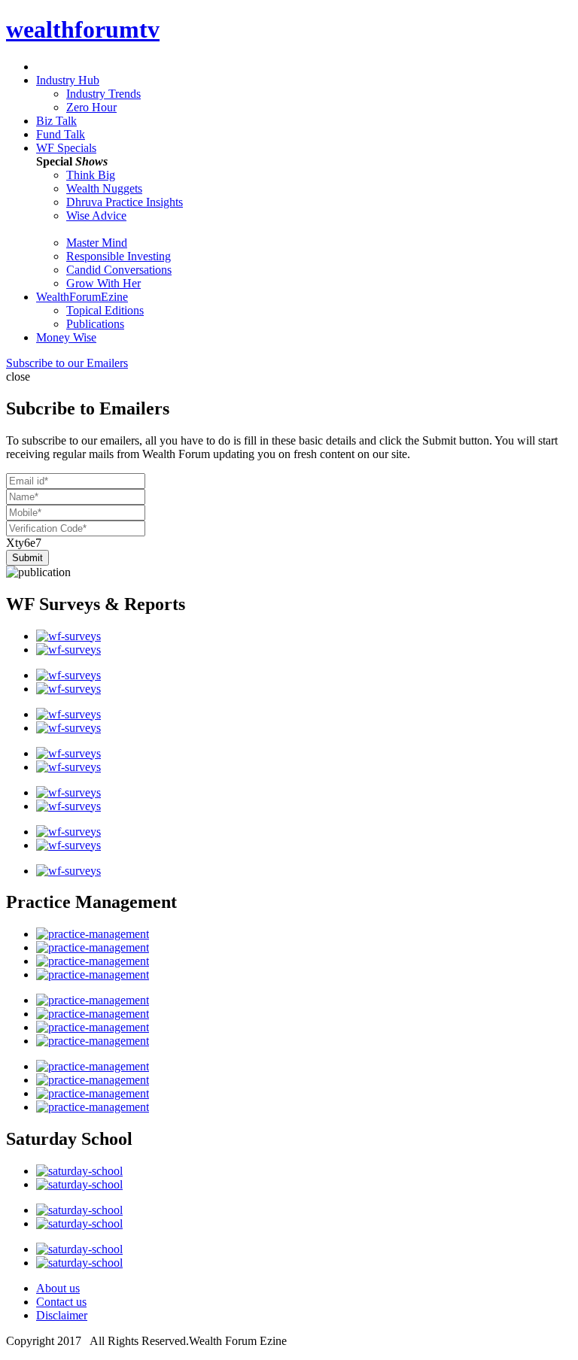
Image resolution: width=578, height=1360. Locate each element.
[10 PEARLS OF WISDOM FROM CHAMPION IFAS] (92, 961)
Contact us (61, 1301)
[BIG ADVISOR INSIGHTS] (92, 1066)
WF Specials (66, 147)
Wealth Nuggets (104, 188)
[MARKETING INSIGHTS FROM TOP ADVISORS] (92, 1013)
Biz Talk (56, 120)
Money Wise (66, 337)
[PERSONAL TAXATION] (79, 1223)
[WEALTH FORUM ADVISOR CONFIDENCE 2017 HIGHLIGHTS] (68, 831)
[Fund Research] (79, 1262)
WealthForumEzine (82, 296)
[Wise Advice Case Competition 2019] (92, 933)
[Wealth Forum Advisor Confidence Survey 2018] (68, 753)
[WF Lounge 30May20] (68, 649)
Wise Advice (96, 215)
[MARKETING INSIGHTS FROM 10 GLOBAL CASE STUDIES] (92, 1027)
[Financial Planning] (79, 1210)
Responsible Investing (118, 256)
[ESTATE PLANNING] (79, 1170)
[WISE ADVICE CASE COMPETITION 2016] (92, 1079)
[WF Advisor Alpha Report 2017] (68, 792)
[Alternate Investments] (79, 1184)
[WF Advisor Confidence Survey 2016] (68, 806)
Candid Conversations (119, 269)
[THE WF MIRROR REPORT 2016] (68, 870)
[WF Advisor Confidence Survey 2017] (68, 766)
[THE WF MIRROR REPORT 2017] (68, 845)
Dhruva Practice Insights (124, 202)
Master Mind (96, 242)
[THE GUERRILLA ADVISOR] (92, 1000)
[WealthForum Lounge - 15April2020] (68, 714)
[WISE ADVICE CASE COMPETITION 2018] (92, 947)
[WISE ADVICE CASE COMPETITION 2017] (92, 1093)
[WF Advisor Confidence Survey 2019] (68, 727)
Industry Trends (103, 93)
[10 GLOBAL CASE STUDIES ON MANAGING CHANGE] (92, 1106)
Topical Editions (105, 310)
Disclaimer (61, 1315)
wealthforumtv (83, 29)
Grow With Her (103, 283)
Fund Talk (60, 134)
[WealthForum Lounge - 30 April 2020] (68, 688)
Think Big (90, 174)
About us (58, 1288)
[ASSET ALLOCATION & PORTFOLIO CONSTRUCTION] (79, 1249)
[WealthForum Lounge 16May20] (68, 675)
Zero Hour (91, 107)
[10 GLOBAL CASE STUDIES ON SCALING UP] (92, 1040)
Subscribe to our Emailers (67, 363)
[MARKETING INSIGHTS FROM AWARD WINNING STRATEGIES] (92, 974)
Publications (95, 323)
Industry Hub (67, 80)
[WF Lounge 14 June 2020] (68, 636)
